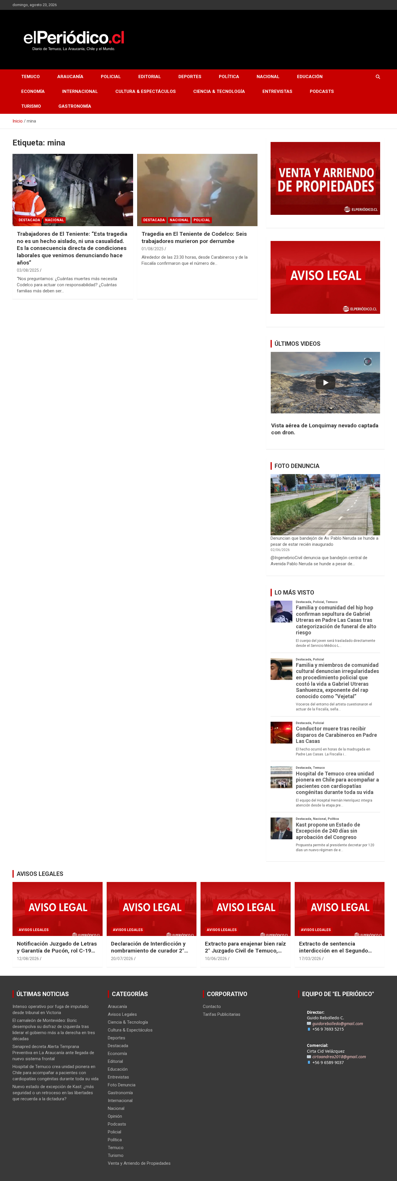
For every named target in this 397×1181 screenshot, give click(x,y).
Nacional (268, 76)
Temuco (30, 76)
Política (229, 76)
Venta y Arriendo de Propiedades (139, 1163)
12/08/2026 (28, 958)
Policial (111, 76)
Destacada (29, 220)
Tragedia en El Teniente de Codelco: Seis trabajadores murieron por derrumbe (194, 237)
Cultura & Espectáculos (145, 91)
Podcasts (322, 91)
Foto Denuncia (121, 1085)
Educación (310, 76)
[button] (325, 429)
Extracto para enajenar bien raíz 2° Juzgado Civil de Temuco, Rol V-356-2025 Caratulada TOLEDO (245, 954)
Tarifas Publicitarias (221, 1014)
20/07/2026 (122, 958)
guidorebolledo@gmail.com (337, 1023)
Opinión (115, 1116)
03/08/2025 (28, 270)
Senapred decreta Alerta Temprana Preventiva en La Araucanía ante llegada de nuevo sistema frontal (53, 1052)
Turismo (31, 106)
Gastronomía (74, 106)
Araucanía (70, 76)
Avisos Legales (34, 930)
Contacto (212, 1006)
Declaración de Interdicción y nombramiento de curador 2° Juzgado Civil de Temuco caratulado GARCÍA (148, 954)
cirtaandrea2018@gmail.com (339, 1056)
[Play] (325, 383)
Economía (33, 91)
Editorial (149, 76)
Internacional (80, 91)
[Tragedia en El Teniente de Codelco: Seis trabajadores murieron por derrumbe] (197, 190)
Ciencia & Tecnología (219, 91)
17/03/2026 (310, 958)
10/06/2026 (216, 958)
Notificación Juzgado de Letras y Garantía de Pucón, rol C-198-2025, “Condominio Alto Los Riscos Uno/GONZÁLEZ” (57, 954)
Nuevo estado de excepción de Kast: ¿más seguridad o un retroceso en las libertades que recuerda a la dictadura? (53, 1092)
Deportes (189, 76)
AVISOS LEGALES (40, 873)
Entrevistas (277, 91)
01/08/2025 (153, 248)
